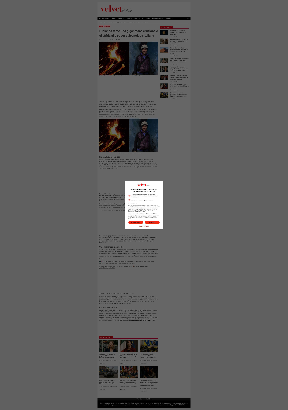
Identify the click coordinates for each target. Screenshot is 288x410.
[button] (144, 203)
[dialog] (144, 205)
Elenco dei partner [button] (141, 211)
